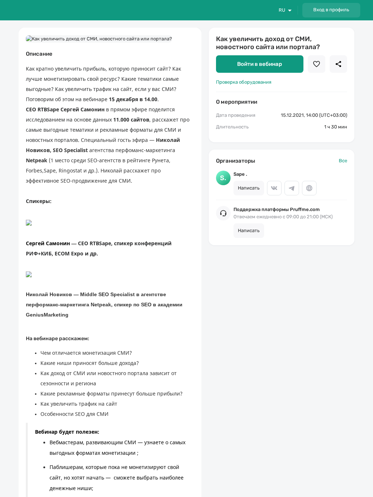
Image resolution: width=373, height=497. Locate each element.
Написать (249, 188)
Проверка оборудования (243, 82)
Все (343, 160)
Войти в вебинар (259, 64)
